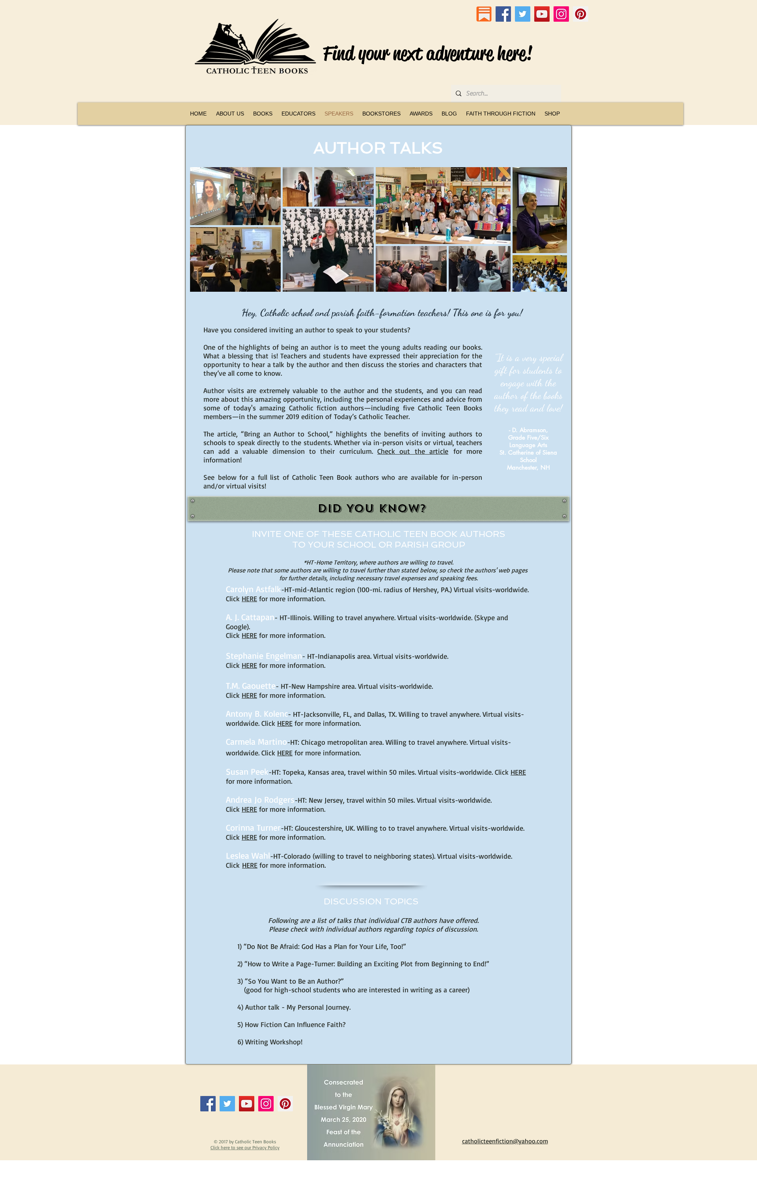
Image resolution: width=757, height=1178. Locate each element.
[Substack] (484, 14)
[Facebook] (503, 14)
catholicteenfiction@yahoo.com (505, 1141)
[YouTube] (542, 14)
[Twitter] (522, 14)
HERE (249, 665)
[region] (378, 508)
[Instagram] (561, 14)
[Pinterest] (580, 14)
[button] (262, 113)
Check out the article (412, 451)
